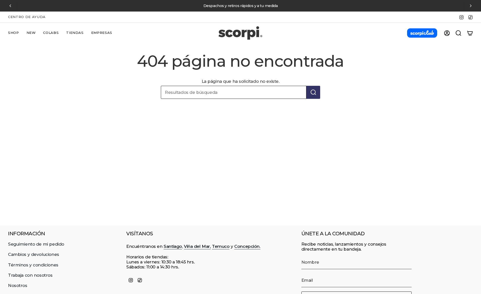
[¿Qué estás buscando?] (313, 92)
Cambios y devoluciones (33, 254)
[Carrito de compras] (470, 33)
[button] (13, 33)
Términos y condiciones (33, 264)
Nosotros (17, 285)
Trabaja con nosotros (30, 275)
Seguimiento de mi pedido (36, 244)
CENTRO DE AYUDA (27, 17)
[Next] (470, 6)
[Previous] (10, 6)
